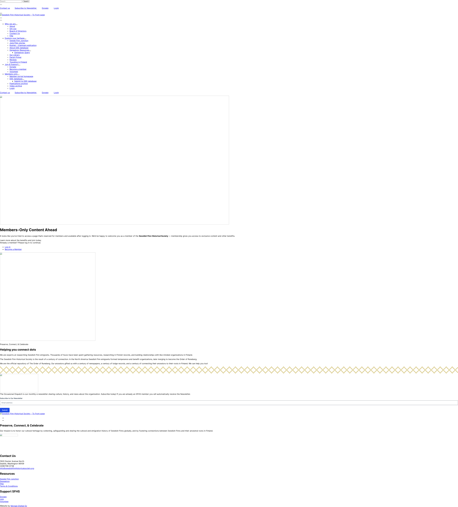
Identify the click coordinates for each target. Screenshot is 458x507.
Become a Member (13, 249)
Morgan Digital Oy (19, 506)
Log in (7, 247)
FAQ (2, 484)
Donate (45, 8)
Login (56, 8)
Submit (5, 410)
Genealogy (5, 481)
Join (2, 499)
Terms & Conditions (9, 486)
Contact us (5, 8)
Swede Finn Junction (9, 479)
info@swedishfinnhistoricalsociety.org (17, 468)
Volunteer (4, 501)
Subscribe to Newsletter (26, 8)
